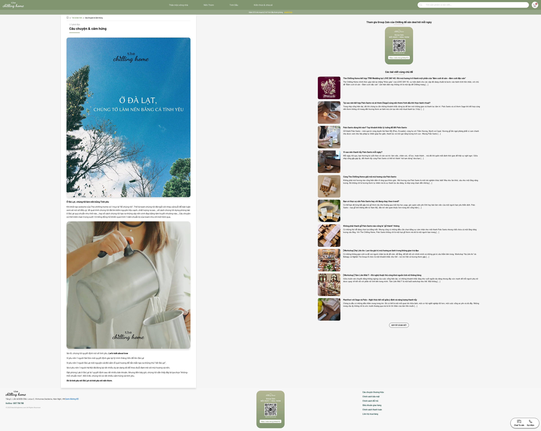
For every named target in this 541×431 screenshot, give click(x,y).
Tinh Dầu (234, 5)
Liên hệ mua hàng (370, 414)
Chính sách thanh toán (372, 409)
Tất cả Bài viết (77, 18)
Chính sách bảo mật (371, 396)
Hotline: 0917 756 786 (15, 403)
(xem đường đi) (71, 399)
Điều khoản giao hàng (371, 405)
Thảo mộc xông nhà (178, 5)
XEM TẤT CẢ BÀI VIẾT (399, 325)
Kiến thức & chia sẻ (263, 5)
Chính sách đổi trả (370, 401)
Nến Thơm (209, 5)
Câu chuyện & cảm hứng (94, 18)
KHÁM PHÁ (288, 12)
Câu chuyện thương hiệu (373, 392)
